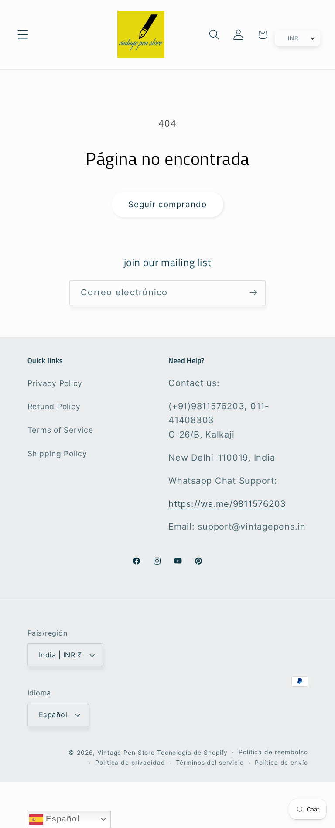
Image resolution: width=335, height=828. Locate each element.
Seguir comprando (167, 204)
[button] (23, 35)
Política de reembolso (273, 752)
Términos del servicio (209, 762)
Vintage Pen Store (126, 752)
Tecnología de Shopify (192, 752)
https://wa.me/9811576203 (227, 504)
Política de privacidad (130, 762)
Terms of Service (60, 430)
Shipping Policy (57, 453)
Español (61, 818)
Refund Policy (54, 406)
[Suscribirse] (253, 292)
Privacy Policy (55, 383)
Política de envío (281, 762)
